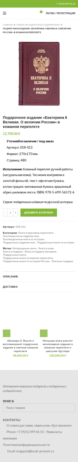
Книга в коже (46, 248)
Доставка (10, 287)
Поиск (70, 407)
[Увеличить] (9, 104)
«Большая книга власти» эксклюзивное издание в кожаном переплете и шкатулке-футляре (57, 346)
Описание (10, 276)
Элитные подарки (62, 261)
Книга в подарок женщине (40, 251)
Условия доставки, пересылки (39, 425)
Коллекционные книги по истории (23, 239)
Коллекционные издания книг (21, 236)
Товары (20, 24)
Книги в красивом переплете (35, 232)
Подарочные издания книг (43, 24)
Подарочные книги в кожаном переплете (28, 257)
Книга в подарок (13, 251)
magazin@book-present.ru (35, 451)
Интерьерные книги (24, 248)
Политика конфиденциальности (26, 445)
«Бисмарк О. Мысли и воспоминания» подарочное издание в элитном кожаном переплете (20, 346)
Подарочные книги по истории (55, 242)
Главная (7, 24)
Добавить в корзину (38, 212)
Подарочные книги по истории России (26, 261)
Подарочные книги (14, 254)
